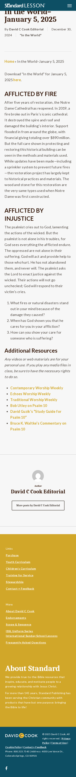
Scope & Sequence (18, 624)
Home (9, 61)
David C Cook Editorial (26, 29)
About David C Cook (20, 611)
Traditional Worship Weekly (33, 400)
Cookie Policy (13, 747)
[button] (69, 5)
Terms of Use (59, 742)
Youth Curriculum (18, 562)
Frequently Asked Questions (26, 642)
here (17, 80)
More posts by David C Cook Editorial (38, 505)
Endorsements (16, 617)
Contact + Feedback (20, 588)
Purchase (12, 555)
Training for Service (19, 575)
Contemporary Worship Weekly (36, 388)
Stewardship (15, 582)
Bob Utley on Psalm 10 (28, 405)
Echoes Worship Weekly (30, 394)
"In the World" (31, 35)
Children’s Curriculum (21, 568)
